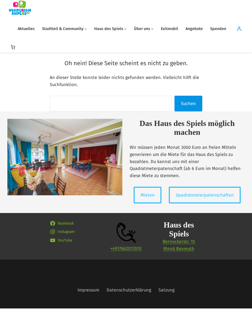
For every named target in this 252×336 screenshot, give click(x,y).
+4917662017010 (126, 248)
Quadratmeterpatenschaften (205, 195)
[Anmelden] (239, 28)
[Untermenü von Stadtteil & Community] (85, 29)
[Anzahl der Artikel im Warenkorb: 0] (12, 47)
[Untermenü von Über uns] (152, 29)
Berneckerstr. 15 (179, 241)
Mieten (148, 195)
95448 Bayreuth (178, 248)
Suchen (188, 103)
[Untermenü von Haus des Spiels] (125, 29)
